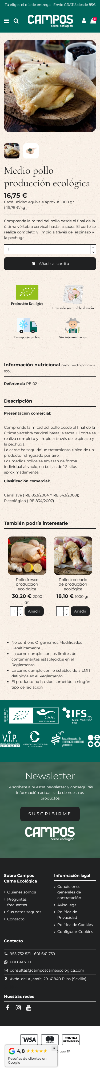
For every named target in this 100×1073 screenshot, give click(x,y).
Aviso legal (67, 905)
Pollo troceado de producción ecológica (73, 584)
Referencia (14, 383)
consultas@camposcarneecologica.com (47, 970)
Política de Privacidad (67, 914)
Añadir (34, 611)
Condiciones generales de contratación (69, 892)
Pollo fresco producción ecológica (27, 584)
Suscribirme (50, 813)
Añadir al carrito (54, 263)
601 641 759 (44, 953)
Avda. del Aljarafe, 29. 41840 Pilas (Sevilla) (48, 978)
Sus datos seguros (24, 911)
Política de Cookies (75, 924)
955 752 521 (20, 953)
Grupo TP (63, 1051)
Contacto (16, 919)
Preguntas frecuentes (17, 902)
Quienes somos (21, 892)
